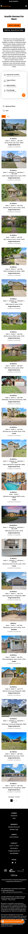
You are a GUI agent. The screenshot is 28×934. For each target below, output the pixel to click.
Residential (14, 816)
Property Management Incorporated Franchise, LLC (16, 880)
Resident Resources (14, 827)
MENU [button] (26, 6)
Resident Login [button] (14, 829)
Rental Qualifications (14, 30)
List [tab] (4, 116)
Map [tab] (8, 116)
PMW (23, 898)
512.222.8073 (14, 1)
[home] (6, 6)
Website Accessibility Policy (19, 911)
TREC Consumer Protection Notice (12, 892)
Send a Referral (14, 837)
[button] (12, 862)
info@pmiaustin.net (14, 851)
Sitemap (4, 899)
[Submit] (23, 95)
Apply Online (14, 25)
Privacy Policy (11, 899)
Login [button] (14, 818)
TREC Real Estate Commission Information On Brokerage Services (13, 889)
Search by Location (13, 74)
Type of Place (11, 80)
